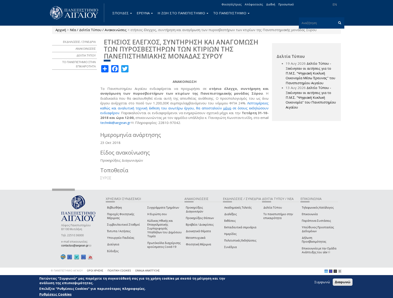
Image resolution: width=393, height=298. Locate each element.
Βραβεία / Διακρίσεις (200, 225)
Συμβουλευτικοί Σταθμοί (123, 225)
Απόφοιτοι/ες (254, 4)
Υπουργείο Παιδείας (120, 238)
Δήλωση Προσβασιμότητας (314, 240)
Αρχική (60, 29)
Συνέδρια (230, 247)
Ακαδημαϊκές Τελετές (238, 207)
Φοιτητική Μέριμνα (198, 244)
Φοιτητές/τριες (232, 4)
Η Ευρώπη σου (157, 214)
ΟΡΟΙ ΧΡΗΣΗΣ (95, 270)
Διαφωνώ (342, 282)
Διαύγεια (113, 244)
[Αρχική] (76, 12)
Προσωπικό (286, 4)
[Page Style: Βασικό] (326, 271)
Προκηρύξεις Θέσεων (200, 218)
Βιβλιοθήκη (114, 207)
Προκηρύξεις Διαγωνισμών (194, 209)
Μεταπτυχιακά (195, 238)
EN (335, 4)
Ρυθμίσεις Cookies (55, 294)
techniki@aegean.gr (117, 122)
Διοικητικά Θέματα (198, 231)
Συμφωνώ (322, 282)
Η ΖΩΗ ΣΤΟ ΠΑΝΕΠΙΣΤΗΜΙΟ (182, 13)
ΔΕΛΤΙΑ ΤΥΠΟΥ (86, 55)
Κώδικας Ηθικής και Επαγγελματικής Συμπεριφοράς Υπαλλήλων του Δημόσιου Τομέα (164, 228)
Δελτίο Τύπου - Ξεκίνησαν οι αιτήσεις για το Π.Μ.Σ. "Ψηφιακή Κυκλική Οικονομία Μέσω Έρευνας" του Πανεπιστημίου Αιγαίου (310, 73)
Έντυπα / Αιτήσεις (119, 231)
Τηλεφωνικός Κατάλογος (318, 207)
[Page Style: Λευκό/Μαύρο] (335, 271)
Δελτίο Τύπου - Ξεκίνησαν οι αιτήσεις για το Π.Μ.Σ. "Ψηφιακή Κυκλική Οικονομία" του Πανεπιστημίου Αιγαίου (311, 97)
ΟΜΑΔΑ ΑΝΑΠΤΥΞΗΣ (147, 270)
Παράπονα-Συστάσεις (316, 221)
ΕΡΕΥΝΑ (144, 13)
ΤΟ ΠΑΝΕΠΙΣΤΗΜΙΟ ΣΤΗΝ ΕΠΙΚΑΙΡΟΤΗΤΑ (79, 64)
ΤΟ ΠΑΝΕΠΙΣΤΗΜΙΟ (230, 13)
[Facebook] (69, 257)
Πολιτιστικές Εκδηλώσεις (240, 240)
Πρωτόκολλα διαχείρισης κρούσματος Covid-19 (164, 245)
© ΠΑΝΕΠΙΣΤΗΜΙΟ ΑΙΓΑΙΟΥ (67, 270)
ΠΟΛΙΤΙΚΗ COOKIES (119, 270)
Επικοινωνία (310, 214)
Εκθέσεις (230, 221)
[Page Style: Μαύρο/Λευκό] (340, 271)
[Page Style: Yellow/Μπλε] (331, 271)
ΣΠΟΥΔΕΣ (121, 13)
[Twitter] (76, 257)
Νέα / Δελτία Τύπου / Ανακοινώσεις (98, 29)
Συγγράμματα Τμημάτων (163, 207)
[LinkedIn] (83, 257)
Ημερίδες (230, 234)
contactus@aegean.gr (76, 245)
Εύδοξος (112, 251)
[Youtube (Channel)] (90, 257)
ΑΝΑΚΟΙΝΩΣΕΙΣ (86, 49)
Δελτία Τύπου (272, 207)
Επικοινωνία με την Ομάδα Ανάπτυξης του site (319, 250)
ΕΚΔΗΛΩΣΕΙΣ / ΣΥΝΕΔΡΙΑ (79, 42)
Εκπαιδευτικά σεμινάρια (240, 227)
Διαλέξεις (230, 214)
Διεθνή (270, 4)
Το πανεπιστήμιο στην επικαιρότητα (278, 216)
